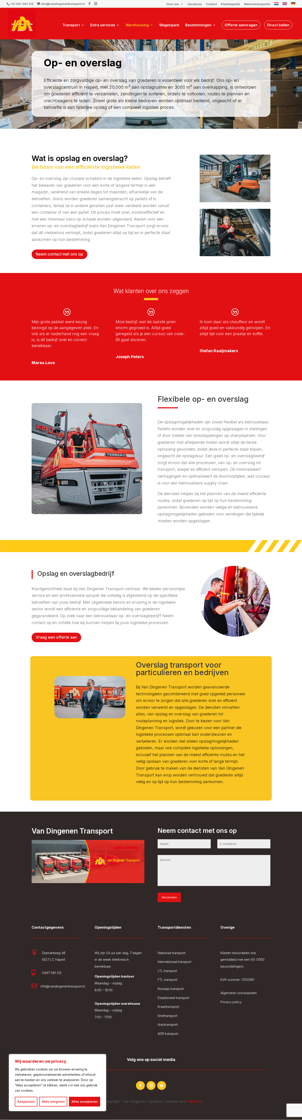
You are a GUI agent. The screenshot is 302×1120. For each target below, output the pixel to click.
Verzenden (169, 897)
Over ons (172, 4)
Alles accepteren (85, 1101)
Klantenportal (230, 4)
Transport (71, 25)
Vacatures (194, 4)
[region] (57, 1082)
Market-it (195, 1101)
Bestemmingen (198, 25)
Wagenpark (169, 25)
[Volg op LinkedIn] (161, 1085)
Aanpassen (26, 1101)
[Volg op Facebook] (140, 1085)
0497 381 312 (52, 973)
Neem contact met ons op (59, 254)
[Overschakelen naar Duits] (293, 5)
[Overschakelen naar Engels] (285, 5)
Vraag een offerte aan (56, 637)
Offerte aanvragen (241, 25)
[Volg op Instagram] (151, 1085)
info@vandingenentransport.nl (62, 986)
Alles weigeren (53, 1101)
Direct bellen (278, 25)
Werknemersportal (257, 4)
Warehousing (137, 25)
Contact (211, 4)
